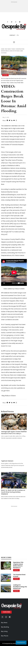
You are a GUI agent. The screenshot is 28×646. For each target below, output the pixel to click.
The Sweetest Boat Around (19, 575)
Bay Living (4, 631)
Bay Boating (5, 627)
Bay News (5, 75)
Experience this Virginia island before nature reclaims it (18, 565)
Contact (12, 35)
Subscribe (6, 612)
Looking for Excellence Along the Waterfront (20, 586)
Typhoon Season (7, 461)
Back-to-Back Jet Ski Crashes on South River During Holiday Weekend (13, 492)
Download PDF (21, 642)
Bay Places (4, 636)
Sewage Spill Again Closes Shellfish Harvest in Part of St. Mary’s (14, 432)
